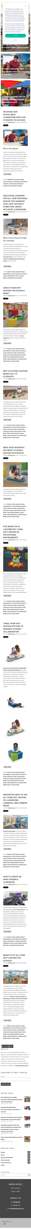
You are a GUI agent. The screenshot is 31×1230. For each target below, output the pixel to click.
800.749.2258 (16, 1202)
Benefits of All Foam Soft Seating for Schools (14, 958)
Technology (16, 181)
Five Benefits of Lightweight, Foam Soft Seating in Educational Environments (13, 532)
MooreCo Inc (11, 122)
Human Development (7, 1157)
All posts (5, 1046)
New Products (18, 355)
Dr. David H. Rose (7, 257)
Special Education (12, 359)
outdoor (5, 185)
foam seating (12, 185)
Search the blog (5, 1172)
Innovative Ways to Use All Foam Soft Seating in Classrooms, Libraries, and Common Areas (15, 800)
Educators (21, 183)
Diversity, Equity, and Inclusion (16, 353)
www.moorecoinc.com (21, 1065)
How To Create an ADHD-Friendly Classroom (12, 879)
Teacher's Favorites (8, 355)
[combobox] (15, 1175)
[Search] (29, 1175)
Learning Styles (13, 183)
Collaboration (11, 179)
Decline (15, 40)
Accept (15, 35)
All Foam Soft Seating (9, 831)
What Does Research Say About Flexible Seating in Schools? (13, 450)
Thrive (17, 275)
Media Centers (7, 361)
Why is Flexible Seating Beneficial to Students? (15, 374)
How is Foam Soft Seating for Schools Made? (14, 291)
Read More (7, 174)
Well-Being (6, 943)
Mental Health (15, 357)
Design (9, 271)
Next (11, 1046)
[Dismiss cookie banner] (25, 6)
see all (3, 1165)
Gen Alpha (19, 185)
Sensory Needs (18, 943)
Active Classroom (8, 181)
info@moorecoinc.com (17, 1208)
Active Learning (19, 179)
